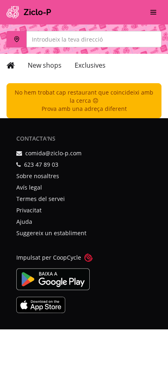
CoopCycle (67, 257)
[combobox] (84, 39)
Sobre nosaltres (37, 176)
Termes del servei (40, 199)
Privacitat (29, 210)
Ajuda (24, 221)
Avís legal (29, 187)
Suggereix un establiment (51, 233)
